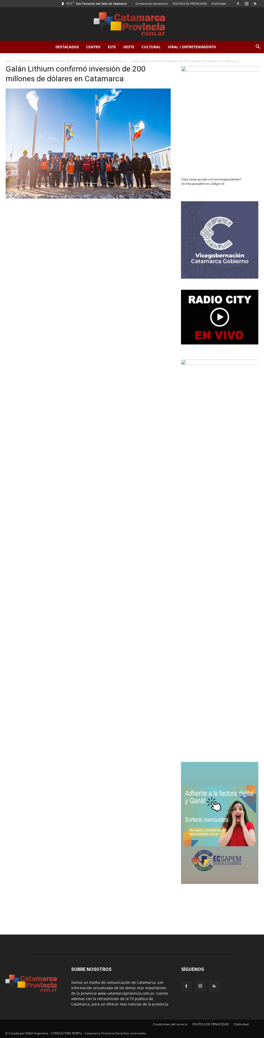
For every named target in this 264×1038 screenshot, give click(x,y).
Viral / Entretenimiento (192, 46)
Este (112, 46)
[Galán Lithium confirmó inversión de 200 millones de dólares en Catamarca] (88, 197)
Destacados (67, 46)
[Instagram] (246, 3)
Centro (93, 46)
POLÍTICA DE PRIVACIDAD (190, 3)
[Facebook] (238, 3)
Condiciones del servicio (152, 3)
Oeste (128, 46)
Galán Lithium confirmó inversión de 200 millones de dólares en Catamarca (72, 61)
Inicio (9, 61)
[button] (258, 47)
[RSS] (255, 3)
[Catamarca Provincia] (132, 24)
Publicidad (219, 3)
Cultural (151, 46)
